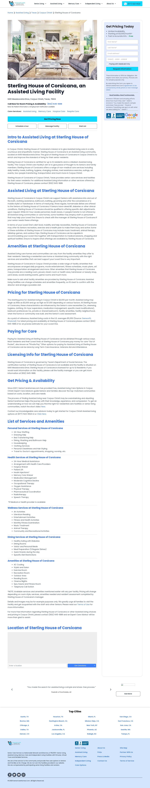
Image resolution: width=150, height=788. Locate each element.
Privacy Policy (126, 756)
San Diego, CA (125, 717)
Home (10, 12)
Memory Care (73, 4)
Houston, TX (58, 717)
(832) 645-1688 (54, 104)
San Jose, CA (125, 725)
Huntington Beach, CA (58, 721)
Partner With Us (126, 752)
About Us (110, 4)
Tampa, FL (125, 734)
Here (43, 406)
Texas (34, 12)
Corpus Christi (45, 12)
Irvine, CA (58, 725)
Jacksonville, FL (58, 729)
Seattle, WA (125, 729)
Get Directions (80, 666)
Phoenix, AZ (92, 729)
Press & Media (103, 756)
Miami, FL (92, 717)
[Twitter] (14, 775)
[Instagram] (23, 775)
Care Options (80, 765)
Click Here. (41, 414)
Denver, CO (24, 734)
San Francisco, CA (125, 721)
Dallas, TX (24, 729)
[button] (12, 689)
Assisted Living (56, 4)
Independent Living (92, 4)
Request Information (122, 69)
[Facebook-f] (10, 775)
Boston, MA (24, 721)
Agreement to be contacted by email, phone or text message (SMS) (122, 88)
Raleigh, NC (92, 734)
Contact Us (102, 761)
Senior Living (39, 4)
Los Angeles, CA (58, 734)
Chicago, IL (24, 725)
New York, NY (92, 725)
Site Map (123, 748)
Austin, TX (24, 717)
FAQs (99, 752)
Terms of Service (127, 761)
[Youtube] (19, 775)
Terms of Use (83, 604)
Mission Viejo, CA (92, 721)
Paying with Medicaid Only (119, 64)
